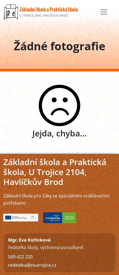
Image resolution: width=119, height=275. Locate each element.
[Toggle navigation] (103, 12)
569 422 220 (20, 257)
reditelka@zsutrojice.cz (32, 265)
